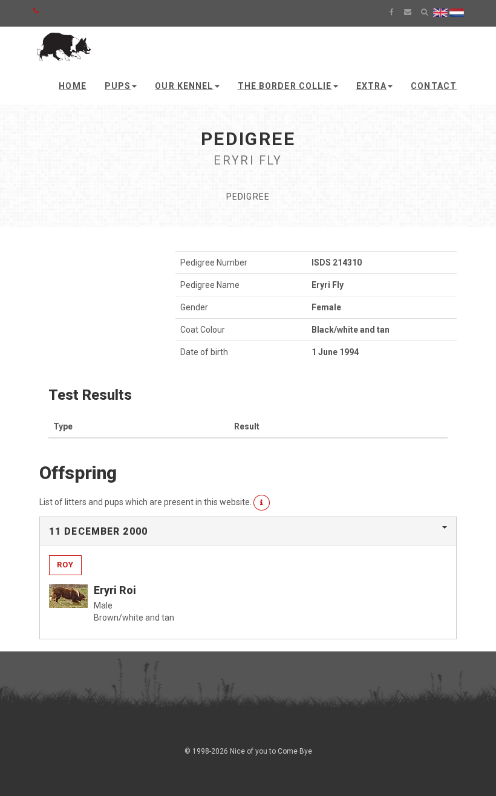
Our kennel (184, 86)
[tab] (248, 531)
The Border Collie (285, 86)
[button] (261, 503)
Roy (65, 564)
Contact (434, 86)
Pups (118, 86)
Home (72, 86)
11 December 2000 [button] (98, 531)
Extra (371, 86)
